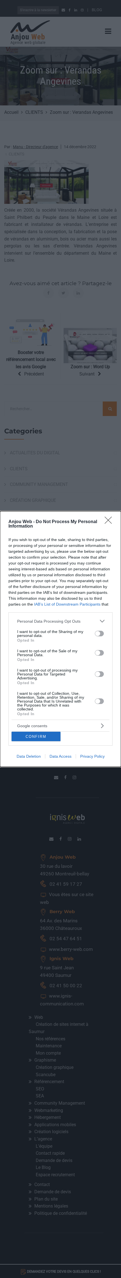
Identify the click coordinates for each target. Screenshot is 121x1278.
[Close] (110, 522)
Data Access (60, 756)
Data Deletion (29, 756)
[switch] (99, 633)
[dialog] (60, 639)
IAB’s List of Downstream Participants (67, 604)
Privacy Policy (92, 756)
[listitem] (60, 621)
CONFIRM (36, 736)
